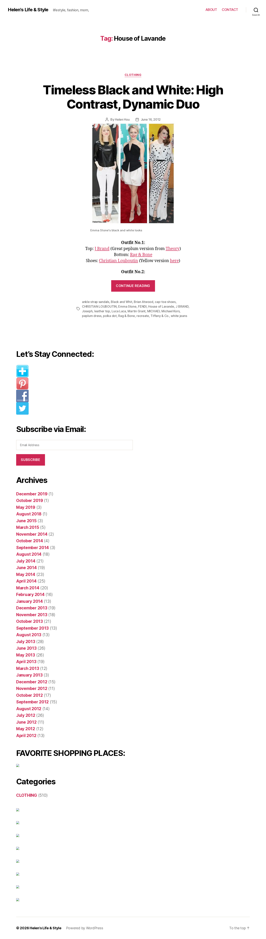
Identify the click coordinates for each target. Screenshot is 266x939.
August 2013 (28, 634)
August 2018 (28, 514)
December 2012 (31, 681)
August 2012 (28, 708)
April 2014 (26, 581)
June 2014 (26, 567)
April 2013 (26, 661)
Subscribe (30, 460)
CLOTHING (133, 75)
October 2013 (29, 621)
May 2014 (25, 574)
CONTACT (230, 10)
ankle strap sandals (95, 302)
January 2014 (29, 601)
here (174, 260)
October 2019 (29, 500)
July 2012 (25, 715)
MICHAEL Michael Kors (163, 311)
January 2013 (29, 675)
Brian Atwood (143, 302)
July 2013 (25, 641)
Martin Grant (136, 311)
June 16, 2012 (151, 119)
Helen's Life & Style (28, 9)
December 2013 (31, 608)
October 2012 (29, 695)
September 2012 (32, 701)
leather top (102, 311)
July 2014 (25, 561)
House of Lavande (161, 306)
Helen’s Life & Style (45, 928)
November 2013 (31, 614)
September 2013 (32, 628)
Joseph (87, 311)
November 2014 (32, 534)
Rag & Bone (141, 254)
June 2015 (26, 520)
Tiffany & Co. (160, 316)
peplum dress (91, 316)
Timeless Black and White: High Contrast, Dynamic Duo (133, 96)
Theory (173, 248)
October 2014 (29, 540)
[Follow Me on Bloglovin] (77, 371)
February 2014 (30, 594)
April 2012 (26, 735)
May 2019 (25, 507)
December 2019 (32, 493)
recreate (143, 316)
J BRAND (182, 306)
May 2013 (25, 655)
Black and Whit (121, 302)
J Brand (102, 248)
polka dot (110, 316)
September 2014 (32, 547)
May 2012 (25, 728)
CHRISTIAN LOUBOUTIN (99, 306)
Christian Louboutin (118, 260)
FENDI (142, 306)
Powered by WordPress (84, 928)
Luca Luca (119, 311)
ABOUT (211, 10)
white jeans (179, 316)
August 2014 (28, 554)
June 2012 (26, 722)
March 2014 (27, 587)
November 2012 (31, 688)
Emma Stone (127, 306)
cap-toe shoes (165, 302)
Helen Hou (122, 119)
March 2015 (27, 527)
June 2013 (26, 648)
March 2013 (27, 668)
